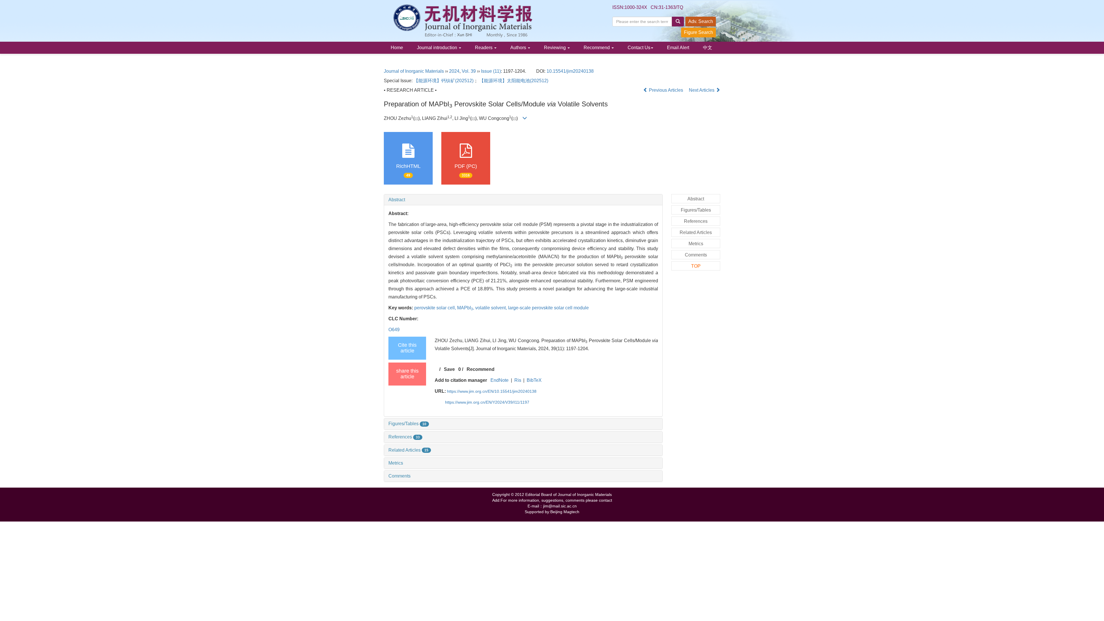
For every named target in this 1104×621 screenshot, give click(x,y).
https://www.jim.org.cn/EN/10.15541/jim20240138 (491, 391)
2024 (454, 71)
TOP (696, 266)
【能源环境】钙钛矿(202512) (444, 80)
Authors (518, 47)
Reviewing (555, 47)
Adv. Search (700, 21)
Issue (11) (491, 71)
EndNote (499, 380)
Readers (484, 47)
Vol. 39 (469, 71)
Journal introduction (437, 47)
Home (397, 47)
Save (449, 369)
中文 (707, 47)
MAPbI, (466, 307)
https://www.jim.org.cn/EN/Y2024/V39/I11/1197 (487, 402)
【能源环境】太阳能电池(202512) (513, 80)
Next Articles (702, 90)
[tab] (523, 199)
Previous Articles (666, 90)
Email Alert (678, 47)
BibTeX (534, 380)
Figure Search (698, 32)
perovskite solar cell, (435, 307)
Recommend (597, 47)
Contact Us (639, 47)
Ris (517, 380)
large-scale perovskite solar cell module (548, 307)
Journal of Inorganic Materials (414, 71)
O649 (394, 329)
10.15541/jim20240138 (570, 71)
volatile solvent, (491, 307)
